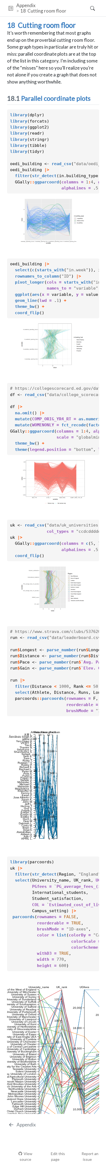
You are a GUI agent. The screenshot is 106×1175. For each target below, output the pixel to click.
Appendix (26, 5)
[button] (11, 8)
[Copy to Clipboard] (96, 384)
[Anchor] (95, 98)
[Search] (88, 8)
